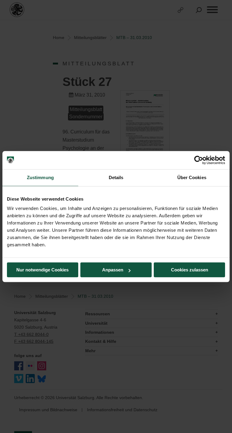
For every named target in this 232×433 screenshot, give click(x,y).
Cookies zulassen (189, 269)
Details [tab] (116, 177)
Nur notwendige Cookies (42, 269)
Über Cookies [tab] (191, 177)
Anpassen (112, 269)
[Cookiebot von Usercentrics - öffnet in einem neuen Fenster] (198, 160)
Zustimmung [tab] (40, 177)
